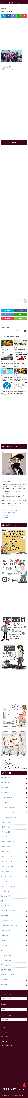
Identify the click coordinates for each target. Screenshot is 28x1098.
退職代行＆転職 (6, 970)
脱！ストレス (6, 955)
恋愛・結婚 (5, 945)
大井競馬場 (6, 846)
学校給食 (5, 915)
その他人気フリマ (8, 812)
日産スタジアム (7, 856)
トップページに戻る (6, 1032)
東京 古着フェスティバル (10, 861)
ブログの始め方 (6, 871)
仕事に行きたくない (8, 886)
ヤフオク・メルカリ (7, 876)
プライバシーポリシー (6, 1045)
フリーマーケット (7, 807)
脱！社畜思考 (6, 960)
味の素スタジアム (8, 842)
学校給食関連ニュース (9, 925)
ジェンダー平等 (6, 797)
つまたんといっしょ (11, 1095)
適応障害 (5, 980)
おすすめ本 (5, 782)
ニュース (5, 802)
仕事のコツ (5, 891)
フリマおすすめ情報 (9, 817)
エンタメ (5, 792)
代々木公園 (6, 832)
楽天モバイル (5, 950)
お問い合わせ (4, 1041)
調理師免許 (5, 965)
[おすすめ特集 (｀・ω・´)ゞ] (14, 553)
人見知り (4, 881)
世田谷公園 (6, 822)
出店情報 (5, 837)
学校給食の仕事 (7, 920)
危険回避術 (5, 906)
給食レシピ (6, 930)
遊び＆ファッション (8, 975)
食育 (4, 940)
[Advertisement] (14, 34)
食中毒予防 (6, 935)
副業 (3, 901)
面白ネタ (5, 984)
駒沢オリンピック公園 (9, 866)
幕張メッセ (6, 851)
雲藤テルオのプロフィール (8, 1036)
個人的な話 (5, 896)
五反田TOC (6, 827)
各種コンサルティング (8, 911)
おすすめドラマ (6, 777)
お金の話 (5, 787)
